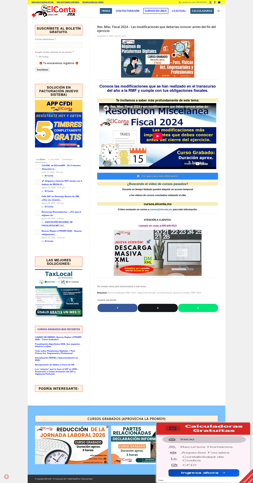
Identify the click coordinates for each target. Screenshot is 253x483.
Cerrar (160, 480)
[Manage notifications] (6, 476)
